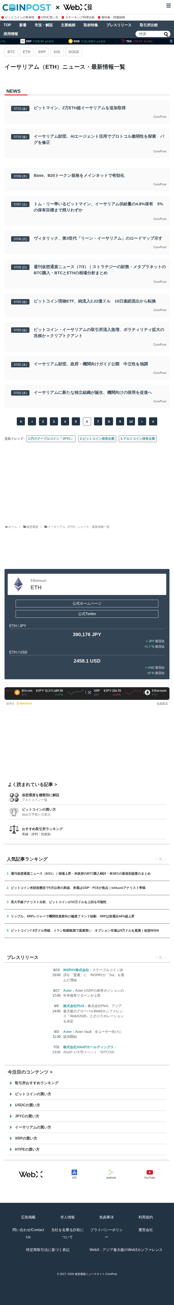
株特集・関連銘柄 (113, 17)
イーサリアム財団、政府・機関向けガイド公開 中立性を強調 (91, 364)
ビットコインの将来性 (19, 17)
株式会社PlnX (73, 1006)
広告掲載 (28, 1217)
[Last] (153, 421)
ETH (26, 52)
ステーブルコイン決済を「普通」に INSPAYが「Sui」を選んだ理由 (93, 975)
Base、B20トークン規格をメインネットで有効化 (79, 175)
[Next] (142, 421)
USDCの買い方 (27, 1105)
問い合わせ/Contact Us (28, 1233)
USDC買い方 (49, 17)
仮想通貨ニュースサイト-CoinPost (96, 1274)
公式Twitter (87, 614)
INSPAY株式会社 (76, 970)
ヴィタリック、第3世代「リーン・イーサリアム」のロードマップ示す (98, 238)
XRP (42, 52)
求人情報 (67, 1217)
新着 (23, 25)
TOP (7, 25)
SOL (57, 52)
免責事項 (162, 703)
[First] (21, 421)
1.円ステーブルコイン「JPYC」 (51, 438)
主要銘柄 (68, 25)
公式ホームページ (87, 603)
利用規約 (145, 1217)
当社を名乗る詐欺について (67, 1233)
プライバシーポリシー (106, 1233)
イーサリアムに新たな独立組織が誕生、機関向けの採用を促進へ (93, 392)
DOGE (74, 52)
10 (131, 421)
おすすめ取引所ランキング (42, 829)
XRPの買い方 (26, 1138)
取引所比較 (149, 25)
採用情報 (11, 34)
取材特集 (91, 25)
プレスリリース (119, 25)
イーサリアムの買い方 (33, 1127)
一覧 (159, 859)
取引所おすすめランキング (36, 1083)
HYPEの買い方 (27, 1149)
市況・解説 (44, 25)
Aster (67, 990)
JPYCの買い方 (27, 1116)
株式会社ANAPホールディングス (88, 1047)
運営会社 (145, 1230)
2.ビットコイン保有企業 (97, 438)
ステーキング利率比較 (79, 17)
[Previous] (32, 421)
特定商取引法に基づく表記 (48, 1250)
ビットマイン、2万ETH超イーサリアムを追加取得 (80, 108)
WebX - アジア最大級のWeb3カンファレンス (126, 1250)
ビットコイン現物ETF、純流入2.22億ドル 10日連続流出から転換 (95, 301)
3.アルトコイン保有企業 (138, 438)
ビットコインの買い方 (39, 809)
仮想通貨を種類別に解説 (40, 795)
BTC (11, 52)
